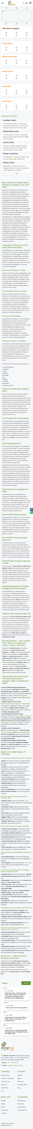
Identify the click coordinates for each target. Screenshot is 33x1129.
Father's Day (21, 1101)
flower (28, 732)
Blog (19, 1088)
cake (24, 732)
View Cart (21, 1081)
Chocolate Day (22, 1110)
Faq (2, 1091)
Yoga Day (21, 1104)
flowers (18, 732)
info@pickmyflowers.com (15, 1065)
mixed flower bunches (7, 722)
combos (3, 732)
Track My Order (22, 1085)
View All (26, 983)
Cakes (3, 1104)
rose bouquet (22, 695)
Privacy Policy (5, 1075)
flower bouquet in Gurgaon (23, 716)
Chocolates (4, 1110)
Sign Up (20, 1075)
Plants (3, 1107)
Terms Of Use (5, 1081)
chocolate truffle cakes (11, 704)
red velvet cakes (25, 704)
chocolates (9, 732)
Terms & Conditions (7, 1078)
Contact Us (4, 1088)
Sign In (19, 1078)
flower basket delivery (23, 697)
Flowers (3, 1101)
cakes (26, 801)
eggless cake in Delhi (7, 710)
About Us (4, 1085)
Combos (4, 1113)
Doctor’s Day (21, 1107)
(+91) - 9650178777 (13, 1062)
